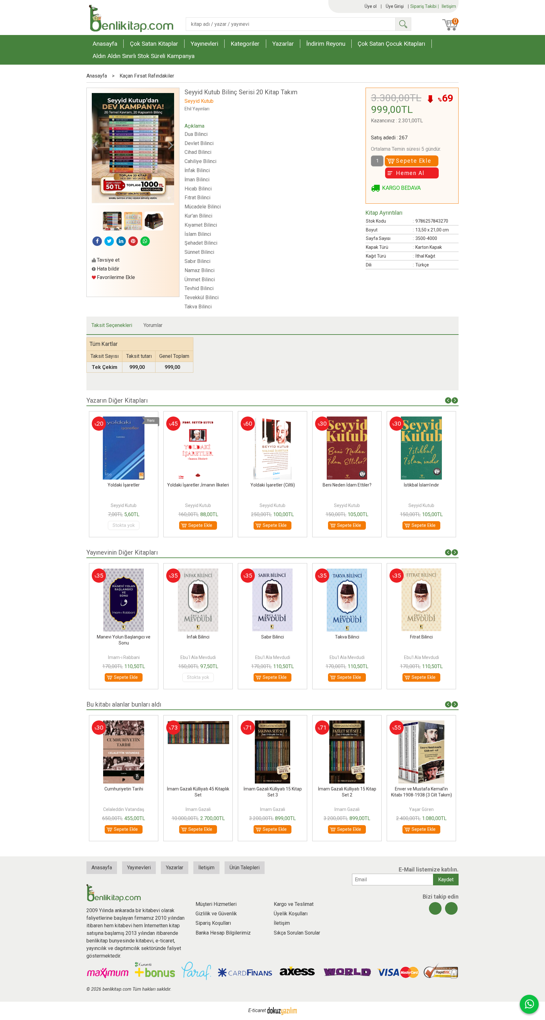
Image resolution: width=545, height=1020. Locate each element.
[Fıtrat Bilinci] (347, 572)
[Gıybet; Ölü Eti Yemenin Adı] (421, 572)
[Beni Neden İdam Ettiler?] (272, 420)
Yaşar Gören (347, 809)
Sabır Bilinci (198, 636)
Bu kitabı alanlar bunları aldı (123, 704)
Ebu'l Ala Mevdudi (198, 657)
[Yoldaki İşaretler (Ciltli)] (198, 420)
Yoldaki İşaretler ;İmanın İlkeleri (124, 484)
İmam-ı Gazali (421, 657)
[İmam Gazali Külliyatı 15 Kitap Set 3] (197, 724)
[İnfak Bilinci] (123, 572)
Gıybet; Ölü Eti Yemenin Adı (421, 636)
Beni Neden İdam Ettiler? (272, 484)
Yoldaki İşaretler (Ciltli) (198, 484)
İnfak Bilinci (123, 636)
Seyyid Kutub (124, 505)
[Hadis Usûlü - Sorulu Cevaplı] (421, 724)
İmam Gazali (123, 809)
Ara (403, 24)
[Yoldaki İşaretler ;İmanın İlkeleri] (123, 420)
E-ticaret (257, 1010)
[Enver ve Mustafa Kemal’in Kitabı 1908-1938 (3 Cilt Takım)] (347, 724)
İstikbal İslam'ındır (347, 484)
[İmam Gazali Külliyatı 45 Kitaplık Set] (123, 724)
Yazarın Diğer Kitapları (117, 400)
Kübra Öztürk (421, 809)
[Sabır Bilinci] (198, 572)
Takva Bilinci (273, 636)
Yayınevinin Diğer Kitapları (122, 552)
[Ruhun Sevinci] (421, 420)
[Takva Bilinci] (272, 572)
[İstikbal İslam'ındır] (346, 420)
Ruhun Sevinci (421, 484)
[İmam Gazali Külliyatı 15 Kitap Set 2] (272, 724)
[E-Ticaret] (282, 1010)
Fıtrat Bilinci (347, 636)
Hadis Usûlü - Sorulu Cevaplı (421, 788)
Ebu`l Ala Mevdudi (123, 657)
